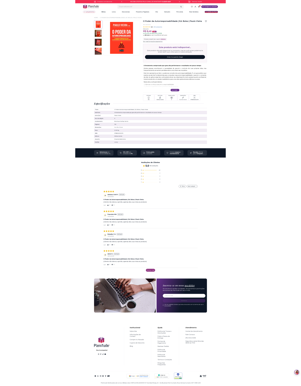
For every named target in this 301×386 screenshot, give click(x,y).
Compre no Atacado (137, 339)
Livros (114, 12)
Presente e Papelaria (142, 12)
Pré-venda (179, 12)
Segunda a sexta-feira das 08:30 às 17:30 (194, 342)
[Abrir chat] (296, 372)
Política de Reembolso (162, 355)
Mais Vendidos (193, 12)
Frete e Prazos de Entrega (164, 337)
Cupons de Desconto (137, 343)
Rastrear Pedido (197, 1)
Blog (131, 346)
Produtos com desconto (104, 1)
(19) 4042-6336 (190, 338)
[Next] (179, 2)
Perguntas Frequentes (162, 364)
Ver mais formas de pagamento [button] (152, 41)
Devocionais (126, 12)
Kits (156, 12)
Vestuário (167, 12)
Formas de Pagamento (162, 342)
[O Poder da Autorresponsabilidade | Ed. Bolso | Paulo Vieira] (98, 33)
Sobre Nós (133, 331)
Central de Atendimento (194, 331)
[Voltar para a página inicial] (91, 7)
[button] (103, 12)
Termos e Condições (165, 360)
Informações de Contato (135, 335)
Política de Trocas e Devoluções (164, 332)
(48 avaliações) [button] (157, 27)
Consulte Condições (150, 153)
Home (96, 17)
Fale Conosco (190, 334)
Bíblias (103, 12)
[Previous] (122, 2)
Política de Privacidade (162, 350)
